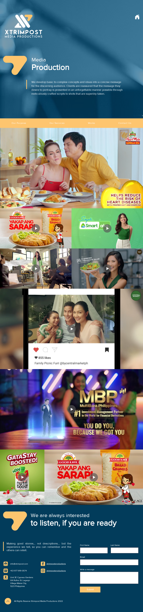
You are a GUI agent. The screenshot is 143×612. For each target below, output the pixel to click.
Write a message (87, 569)
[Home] (137, 17)
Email (82, 557)
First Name (84, 545)
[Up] (8, 601)
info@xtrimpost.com (19, 564)
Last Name (115, 545)
